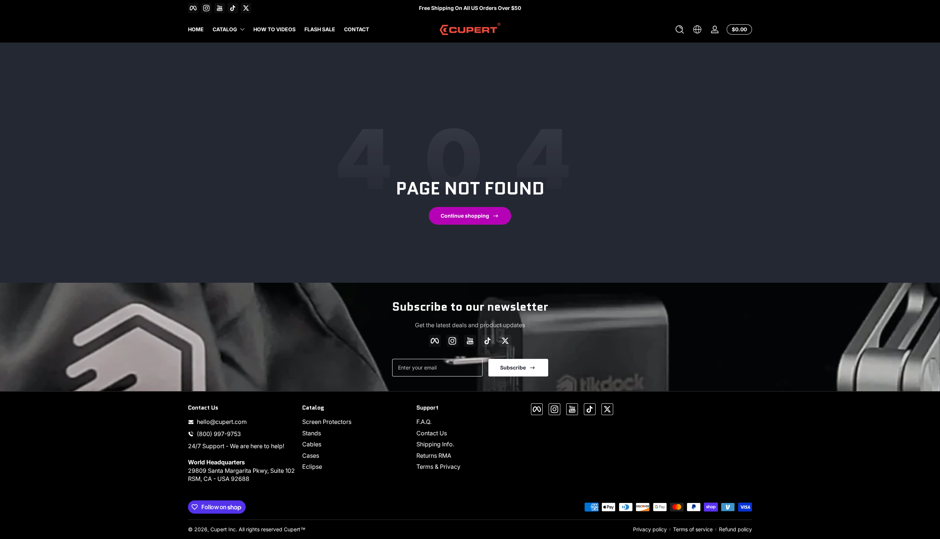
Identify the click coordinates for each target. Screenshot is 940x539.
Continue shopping (465, 216)
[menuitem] (355, 422)
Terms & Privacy (438, 466)
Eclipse (312, 466)
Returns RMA (433, 455)
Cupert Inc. (223, 529)
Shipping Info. (435, 444)
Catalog (225, 29)
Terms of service (693, 529)
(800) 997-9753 (219, 434)
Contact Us (431, 433)
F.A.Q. (423, 421)
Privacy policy (650, 529)
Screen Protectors (326, 421)
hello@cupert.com (222, 421)
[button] (679, 29)
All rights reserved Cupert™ (272, 529)
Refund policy (735, 529)
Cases (310, 455)
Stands (311, 433)
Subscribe (513, 367)
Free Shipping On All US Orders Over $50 (470, 8)
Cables (311, 444)
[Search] (679, 29)
